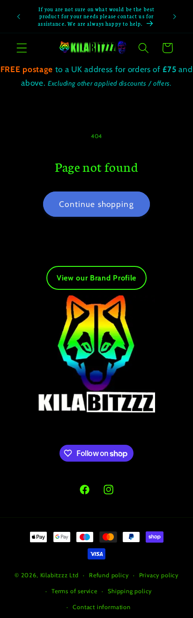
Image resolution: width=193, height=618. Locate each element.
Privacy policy (158, 575)
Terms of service (74, 591)
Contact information (101, 607)
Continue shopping (96, 204)
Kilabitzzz (54, 575)
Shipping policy (130, 591)
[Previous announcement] (18, 16)
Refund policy (108, 575)
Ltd (73, 575)
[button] (22, 48)
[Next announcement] (174, 16)
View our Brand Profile (96, 277)
